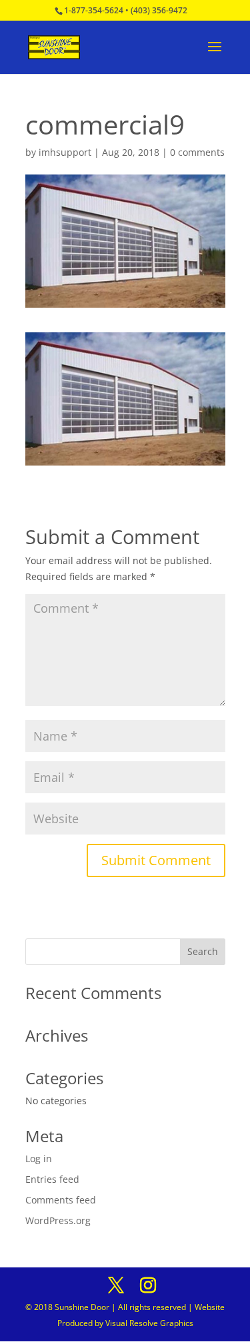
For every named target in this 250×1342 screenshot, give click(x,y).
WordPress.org (58, 1220)
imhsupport (65, 152)
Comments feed (60, 1199)
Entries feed (52, 1179)
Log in (38, 1158)
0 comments (197, 152)
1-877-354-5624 (93, 10)
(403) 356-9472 (159, 10)
